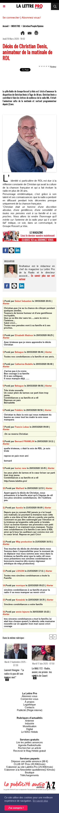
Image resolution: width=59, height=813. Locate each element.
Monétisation (29, 726)
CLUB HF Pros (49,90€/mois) (29, 764)
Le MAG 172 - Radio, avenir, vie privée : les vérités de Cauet (42, 670)
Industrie (29, 723)
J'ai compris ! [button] (16, 807)
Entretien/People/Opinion (33, 26)
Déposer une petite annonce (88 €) (29, 761)
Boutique (29, 772)
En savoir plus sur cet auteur (37, 277)
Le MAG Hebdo (29, 731)
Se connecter (11, 17)
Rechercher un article (29, 748)
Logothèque (29, 704)
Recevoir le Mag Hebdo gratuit (29, 750)
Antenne (29, 720)
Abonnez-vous (29, 696)
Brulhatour (9, 261)
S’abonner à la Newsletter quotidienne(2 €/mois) (29, 769)
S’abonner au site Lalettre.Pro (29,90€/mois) (29, 766)
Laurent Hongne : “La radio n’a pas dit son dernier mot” (14, 672)
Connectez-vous (29, 699)
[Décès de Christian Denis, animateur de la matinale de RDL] (29, 116)
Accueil (6, 26)
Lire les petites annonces (29, 742)
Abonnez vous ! (31, 17)
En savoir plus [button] (40, 800)
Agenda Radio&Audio (29, 745)
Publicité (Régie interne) (29, 710)
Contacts (29, 707)
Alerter (6, 303)
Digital (29, 729)
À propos (29, 701)
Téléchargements (29, 775)
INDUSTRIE (15, 26)
